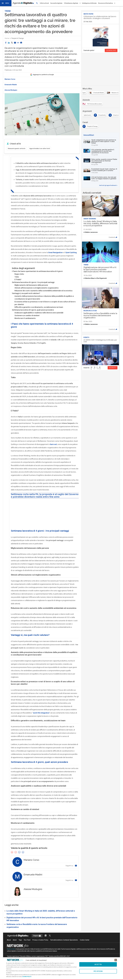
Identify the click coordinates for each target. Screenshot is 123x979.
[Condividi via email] (15, 43)
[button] (6, 3)
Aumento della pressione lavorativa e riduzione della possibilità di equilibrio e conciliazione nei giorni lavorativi (44, 297)
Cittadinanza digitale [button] (71, 3)
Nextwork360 (11, 949)
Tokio (17, 277)
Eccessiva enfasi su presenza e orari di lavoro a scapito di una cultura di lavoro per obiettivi (45, 303)
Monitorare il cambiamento (25, 318)
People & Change (17, 38)
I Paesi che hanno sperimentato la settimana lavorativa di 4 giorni (37, 271)
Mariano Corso (10, 79)
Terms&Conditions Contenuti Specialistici (64, 940)
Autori (15, 940)
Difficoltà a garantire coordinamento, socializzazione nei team (39, 307)
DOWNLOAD (111, 50)
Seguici (36, 936)
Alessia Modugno (11, 90)
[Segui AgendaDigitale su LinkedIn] (45, 936)
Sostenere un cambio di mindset (27, 315)
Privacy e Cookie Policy (40, 940)
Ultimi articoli (44, 3)
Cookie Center (84, 940)
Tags (20, 940)
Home (7, 38)
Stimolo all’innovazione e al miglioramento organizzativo (37, 288)
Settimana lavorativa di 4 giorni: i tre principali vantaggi (33, 282)
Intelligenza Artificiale (89, 3)
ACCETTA (98, 964)
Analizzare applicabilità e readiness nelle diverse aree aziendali (39, 313)
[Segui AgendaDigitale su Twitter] (50, 936)
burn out (53, 444)
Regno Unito (19, 274)
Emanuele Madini (11, 84)
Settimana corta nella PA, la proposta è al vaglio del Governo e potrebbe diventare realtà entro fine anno (45, 495)
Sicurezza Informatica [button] (105, 3)
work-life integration (41, 713)
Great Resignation (55, 252)
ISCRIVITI (112, 368)
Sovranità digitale (56, 3)
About (9, 940)
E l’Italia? (18, 279)
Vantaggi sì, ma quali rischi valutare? (26, 293)
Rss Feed (27, 940)
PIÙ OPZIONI (98, 971)
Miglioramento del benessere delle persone (31, 285)
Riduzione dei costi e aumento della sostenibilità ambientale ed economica (43, 291)
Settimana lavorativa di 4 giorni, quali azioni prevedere (33, 310)
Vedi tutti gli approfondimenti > (108, 185)
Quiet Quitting (71, 252)
